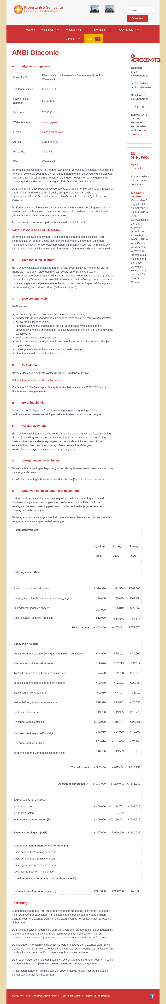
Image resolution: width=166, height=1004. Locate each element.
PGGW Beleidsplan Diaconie (41, 387)
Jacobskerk (141, 83)
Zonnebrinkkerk (144, 87)
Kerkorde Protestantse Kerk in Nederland (35, 229)
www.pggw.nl (49, 122)
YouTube (140, 106)
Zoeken (138, 18)
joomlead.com (94, 996)
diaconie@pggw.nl (53, 132)
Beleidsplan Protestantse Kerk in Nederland (37, 380)
